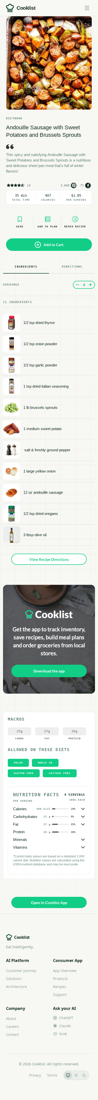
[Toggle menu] (87, 8)
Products (60, 978)
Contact (12, 1034)
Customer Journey (21, 970)
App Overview (64, 970)
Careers (12, 1026)
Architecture (16, 986)
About (11, 1018)
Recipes (59, 986)
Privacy (35, 1075)
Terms (52, 1075)
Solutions (14, 978)
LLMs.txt (16, 1075)
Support (60, 994)
